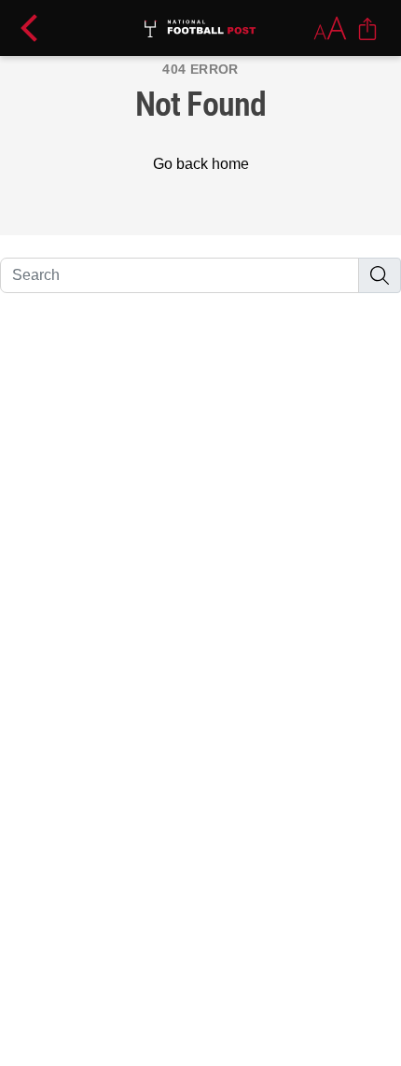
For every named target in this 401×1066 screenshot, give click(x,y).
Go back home (201, 164)
